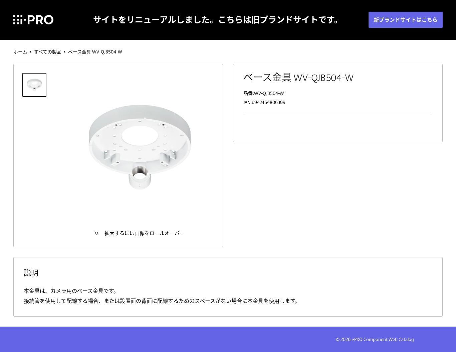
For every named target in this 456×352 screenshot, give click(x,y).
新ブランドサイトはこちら (406, 20)
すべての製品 (47, 51)
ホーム (20, 51)
